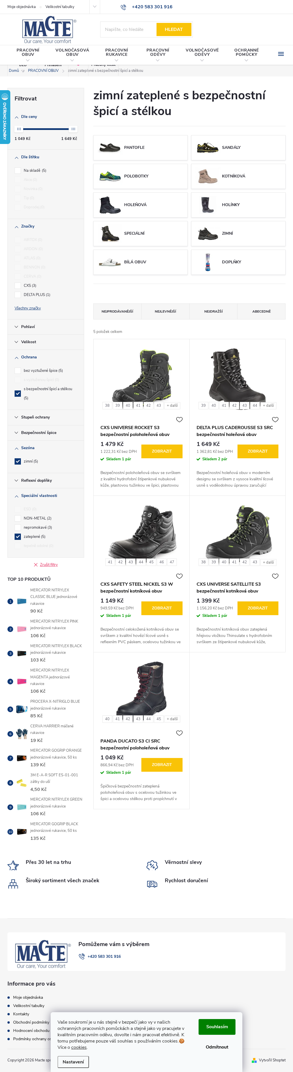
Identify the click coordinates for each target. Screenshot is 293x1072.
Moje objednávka (21, 6)
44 (255, 405)
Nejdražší (213, 311)
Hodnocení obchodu (31, 1030)
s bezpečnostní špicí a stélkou (48, 393)
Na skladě (34, 170)
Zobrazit (162, 451)
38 (107, 405)
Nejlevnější (165, 311)
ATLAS (31, 258)
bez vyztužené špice (43, 370)
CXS (29, 285)
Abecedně (261, 311)
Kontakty (21, 1014)
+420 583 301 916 (104, 956)
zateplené (34, 536)
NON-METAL (37, 518)
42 (148, 405)
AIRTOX (32, 239)
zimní (30, 461)
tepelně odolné (38, 545)
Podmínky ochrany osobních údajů (44, 1039)
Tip (28, 198)
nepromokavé (37, 527)
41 (138, 405)
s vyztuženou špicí (41, 379)
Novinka (32, 189)
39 (117, 405)
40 (128, 405)
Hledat (174, 29)
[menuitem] (28, 55)
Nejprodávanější (117, 311)
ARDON (33, 249)
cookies (79, 1047)
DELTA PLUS (36, 294)
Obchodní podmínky (31, 1022)
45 (151, 562)
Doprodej (33, 207)
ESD (29, 509)
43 (159, 405)
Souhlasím (217, 1027)
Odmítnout (217, 1047)
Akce (30, 179)
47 (172, 562)
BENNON (34, 267)
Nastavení (73, 1062)
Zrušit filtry (49, 564)
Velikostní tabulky (59, 6)
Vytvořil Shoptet (272, 1060)
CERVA (32, 276)
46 (161, 562)
